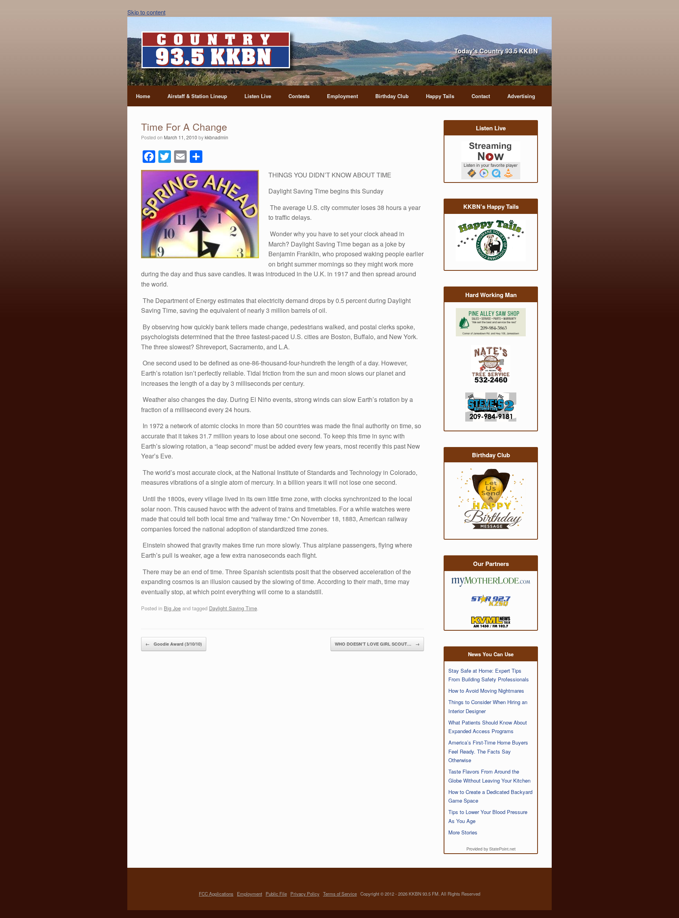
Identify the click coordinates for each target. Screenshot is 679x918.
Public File (276, 894)
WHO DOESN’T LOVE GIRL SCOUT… (377, 644)
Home (143, 96)
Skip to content (146, 12)
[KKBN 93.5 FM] (218, 52)
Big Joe (172, 608)
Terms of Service (340, 894)
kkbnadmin (216, 137)
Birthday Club (392, 96)
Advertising (521, 96)
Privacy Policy (304, 894)
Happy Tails (440, 96)
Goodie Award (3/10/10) (173, 644)
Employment (342, 96)
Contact (481, 96)
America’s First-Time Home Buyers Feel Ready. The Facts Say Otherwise (488, 751)
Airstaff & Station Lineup (197, 96)
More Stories (462, 832)
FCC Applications (216, 894)
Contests (299, 96)
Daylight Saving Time (233, 608)
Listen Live (257, 96)
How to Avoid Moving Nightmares (486, 690)
